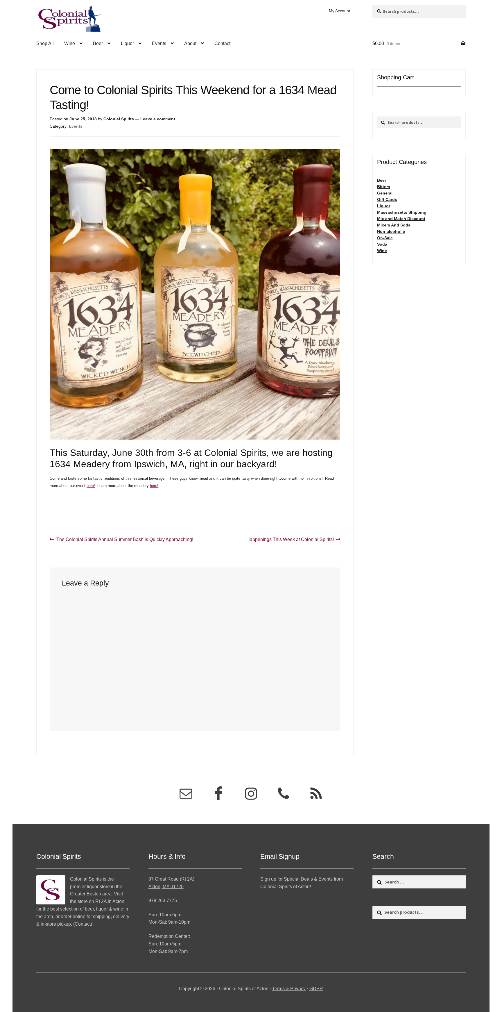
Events (159, 43)
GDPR (316, 988)
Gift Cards (387, 199)
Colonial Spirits (118, 119)
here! (91, 485)
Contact (222, 43)
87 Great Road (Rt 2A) (171, 879)
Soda (382, 244)
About (190, 43)
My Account (339, 10)
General (384, 193)
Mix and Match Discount (401, 218)
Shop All (45, 43)
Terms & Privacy (289, 988)
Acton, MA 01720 (166, 886)
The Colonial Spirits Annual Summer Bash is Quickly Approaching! (124, 540)
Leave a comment (157, 119)
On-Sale (385, 237)
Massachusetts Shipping (401, 212)
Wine (69, 43)
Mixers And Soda (393, 225)
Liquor (127, 43)
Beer (98, 43)
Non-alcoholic (391, 231)
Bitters (383, 186)
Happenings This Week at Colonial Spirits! (290, 540)
